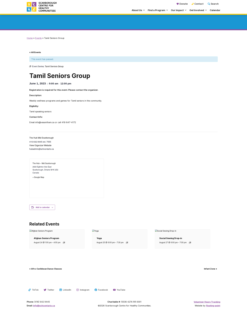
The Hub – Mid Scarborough (44, 163)
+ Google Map (38, 177)
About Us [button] (137, 10)
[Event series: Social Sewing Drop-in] (190, 242)
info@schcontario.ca (44, 305)
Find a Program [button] (156, 10)
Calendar (215, 10)
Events (38, 38)
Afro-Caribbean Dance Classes (45, 269)
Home (30, 38)
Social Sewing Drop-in (170, 238)
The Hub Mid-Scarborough (41, 137)
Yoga (99, 238)
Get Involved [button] (196, 10)
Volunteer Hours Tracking (207, 302)
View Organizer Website (40, 145)
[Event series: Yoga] (127, 242)
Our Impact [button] (177, 10)
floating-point (213, 305)
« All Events (35, 52)
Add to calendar (43, 207)
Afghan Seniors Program (46, 238)
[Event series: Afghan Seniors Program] (64, 242)
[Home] (51, 7)
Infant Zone (210, 269)
